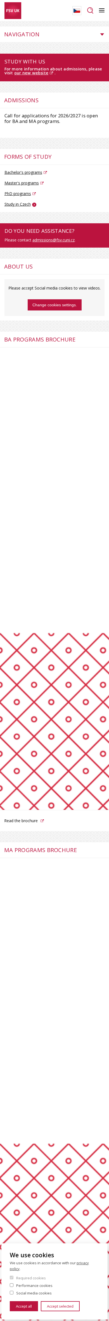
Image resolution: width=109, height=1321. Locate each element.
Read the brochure (21, 820)
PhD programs (17, 193)
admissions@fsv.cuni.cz (53, 240)
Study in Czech (17, 204)
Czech (76, 10)
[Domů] (12, 10)
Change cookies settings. (54, 305)
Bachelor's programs (23, 172)
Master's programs (21, 183)
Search (90, 10)
